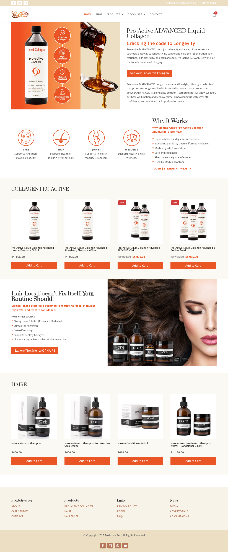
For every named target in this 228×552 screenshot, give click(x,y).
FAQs (120, 516)
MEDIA (174, 506)
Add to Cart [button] (34, 265)
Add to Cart (87, 265)
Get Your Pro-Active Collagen (149, 73)
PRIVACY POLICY (127, 506)
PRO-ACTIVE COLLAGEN (78, 506)
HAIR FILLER (71, 516)
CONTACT (17, 516)
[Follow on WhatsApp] (26, 3)
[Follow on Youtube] (125, 545)
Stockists (135, 14)
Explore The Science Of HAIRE (35, 350)
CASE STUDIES (19, 511)
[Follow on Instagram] (19, 3)
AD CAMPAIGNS (179, 516)
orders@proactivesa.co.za (181, 3)
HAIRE (67, 511)
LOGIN (121, 511)
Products (113, 14)
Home (88, 14)
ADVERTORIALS (179, 511)
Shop (99, 14)
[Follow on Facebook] (13, 3)
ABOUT (15, 506)
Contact (156, 14)
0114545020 (209, 3)
